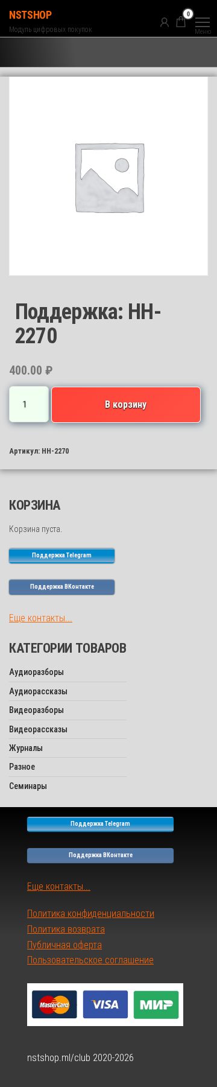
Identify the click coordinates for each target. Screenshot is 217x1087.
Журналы (26, 748)
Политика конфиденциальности (90, 913)
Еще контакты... (40, 618)
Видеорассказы (38, 729)
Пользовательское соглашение (90, 960)
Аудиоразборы (36, 672)
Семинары (28, 786)
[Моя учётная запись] (164, 22)
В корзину (125, 404)
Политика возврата (66, 929)
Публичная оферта (64, 945)
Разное (22, 767)
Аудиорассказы (38, 691)
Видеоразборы (36, 710)
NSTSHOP (30, 14)
